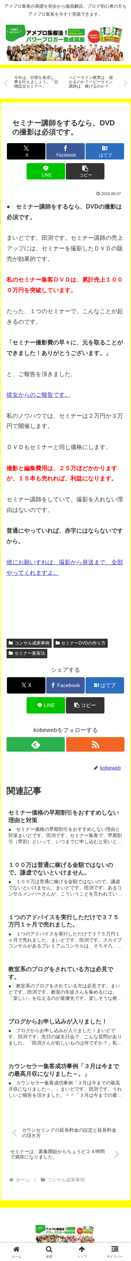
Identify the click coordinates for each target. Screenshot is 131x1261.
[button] (85, 171)
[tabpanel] (37, 82)
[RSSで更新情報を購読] (95, 744)
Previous (5, 83)
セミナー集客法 (30, 653)
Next (125, 83)
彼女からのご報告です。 (39, 395)
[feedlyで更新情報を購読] (36, 744)
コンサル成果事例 (32, 643)
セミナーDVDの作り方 (83, 643)
